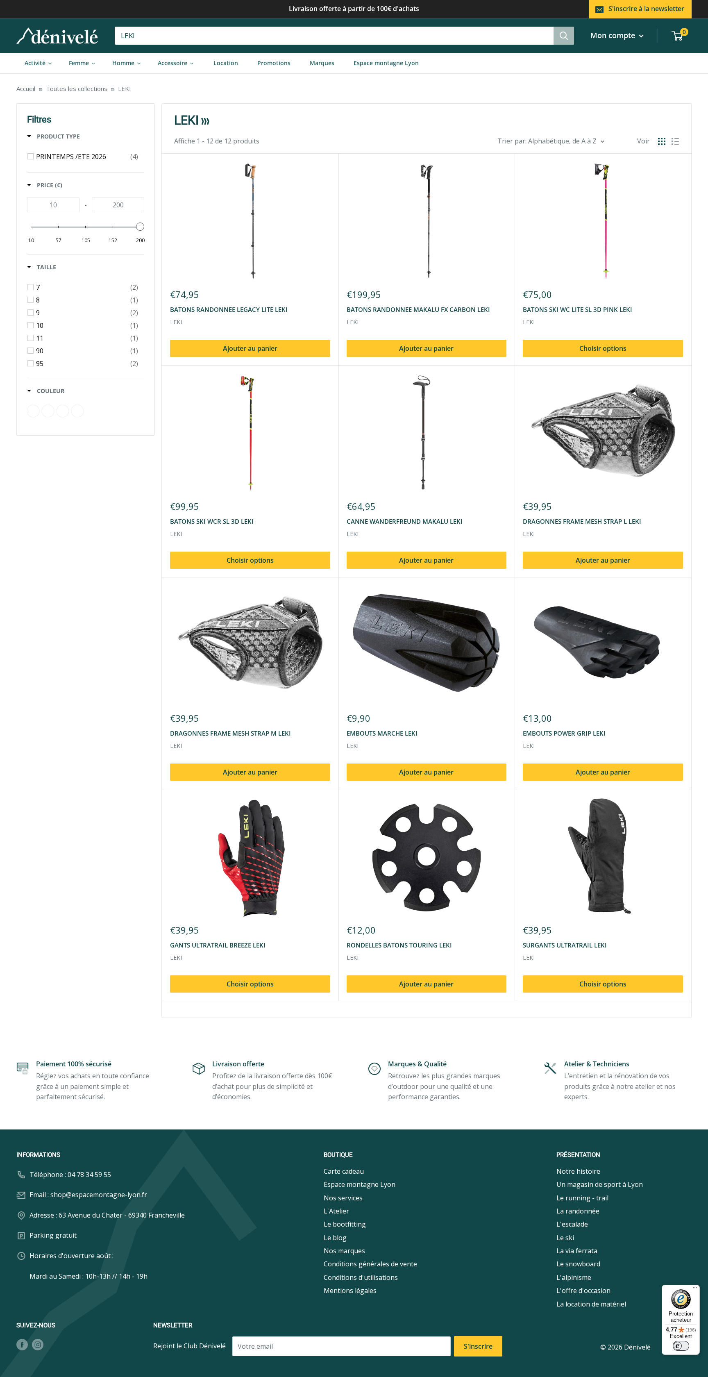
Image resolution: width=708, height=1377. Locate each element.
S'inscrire (478, 1346)
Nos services (343, 1197)
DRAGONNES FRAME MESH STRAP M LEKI (230, 733)
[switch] (681, 1346)
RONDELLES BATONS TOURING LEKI (399, 945)
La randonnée (577, 1211)
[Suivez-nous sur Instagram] (37, 1344)
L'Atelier (336, 1211)
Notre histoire (578, 1171)
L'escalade (572, 1224)
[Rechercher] (564, 36)
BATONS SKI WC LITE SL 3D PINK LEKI (577, 309)
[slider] (140, 227)
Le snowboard (578, 1263)
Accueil (25, 88)
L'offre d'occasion (583, 1290)
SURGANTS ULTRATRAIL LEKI (565, 945)
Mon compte (613, 35)
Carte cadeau (344, 1171)
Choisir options (602, 348)
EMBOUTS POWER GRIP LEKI (564, 733)
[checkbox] (87, 156)
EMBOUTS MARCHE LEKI (382, 733)
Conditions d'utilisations (361, 1277)
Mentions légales (350, 1290)
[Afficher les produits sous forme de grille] (661, 141)
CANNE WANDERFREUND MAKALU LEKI (405, 521)
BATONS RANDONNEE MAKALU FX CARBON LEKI (418, 309)
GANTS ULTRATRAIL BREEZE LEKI (218, 945)
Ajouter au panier (250, 348)
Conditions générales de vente (370, 1263)
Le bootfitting (345, 1224)
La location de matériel (591, 1304)
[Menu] (695, 1290)
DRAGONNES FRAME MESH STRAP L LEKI (582, 521)
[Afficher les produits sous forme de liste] (675, 141)
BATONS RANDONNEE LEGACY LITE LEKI (229, 309)
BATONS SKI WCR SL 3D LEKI (212, 521)
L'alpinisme (573, 1277)
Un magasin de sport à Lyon (599, 1184)
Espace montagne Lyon (359, 1184)
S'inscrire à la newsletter (646, 8)
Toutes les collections (76, 88)
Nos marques (344, 1250)
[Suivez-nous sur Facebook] (22, 1344)
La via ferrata (576, 1250)
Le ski (565, 1237)
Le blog (335, 1237)
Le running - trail (582, 1197)
